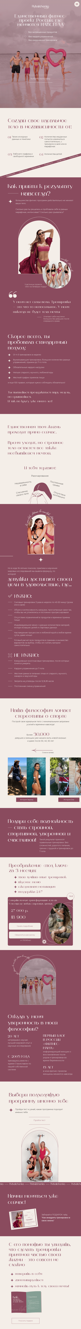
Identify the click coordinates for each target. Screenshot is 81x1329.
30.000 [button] (41, 734)
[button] (26, 800)
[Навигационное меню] (77, 4)
